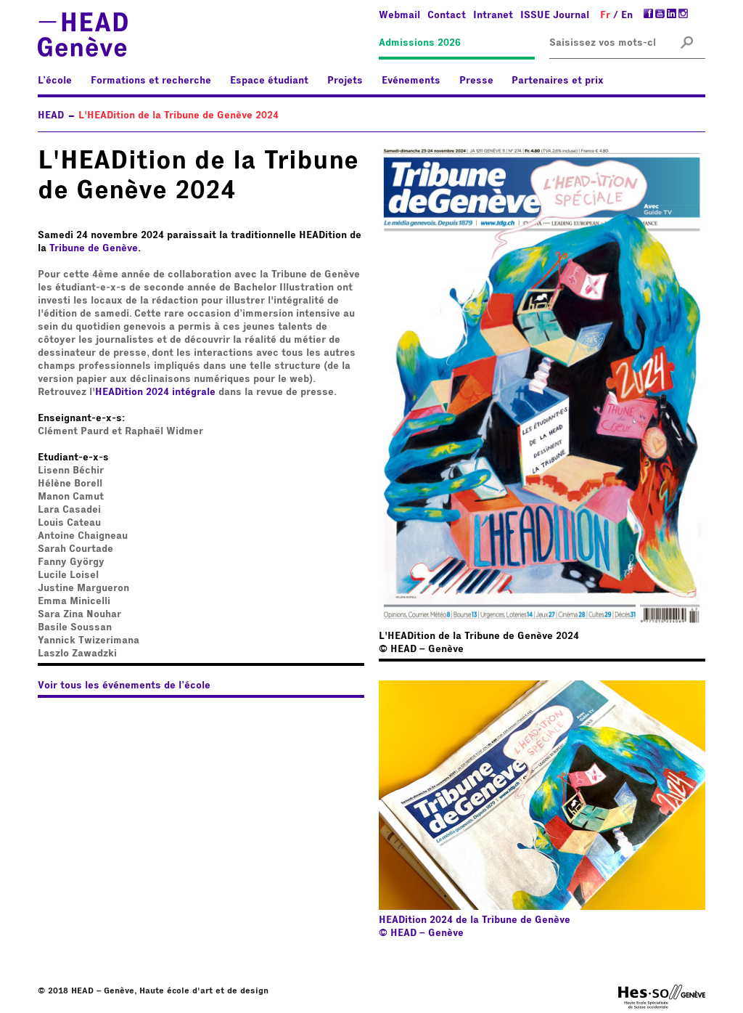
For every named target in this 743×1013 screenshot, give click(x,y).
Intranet (493, 15)
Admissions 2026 (420, 43)
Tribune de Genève (93, 248)
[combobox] (602, 43)
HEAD (51, 115)
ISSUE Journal (554, 15)
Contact (446, 15)
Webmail (399, 15)
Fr (605, 15)
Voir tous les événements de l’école (124, 685)
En (627, 15)
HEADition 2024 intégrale (155, 392)
